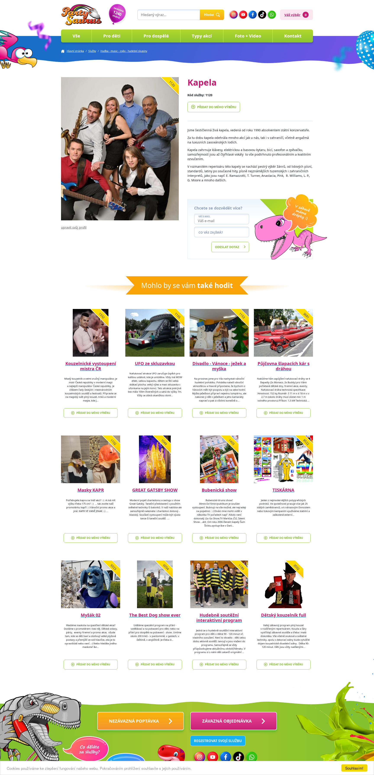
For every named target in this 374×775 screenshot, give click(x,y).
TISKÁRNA (283, 490)
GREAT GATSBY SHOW (154, 490)
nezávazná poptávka (134, 721)
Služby (92, 51)
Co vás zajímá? (210, 232)
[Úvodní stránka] (81, 14)
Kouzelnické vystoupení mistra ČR (90, 366)
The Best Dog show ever (155, 615)
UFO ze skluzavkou (155, 363)
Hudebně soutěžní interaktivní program (219, 617)
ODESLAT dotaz (227, 247)
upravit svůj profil (74, 227)
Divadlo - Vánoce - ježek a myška (219, 366)
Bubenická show (219, 490)
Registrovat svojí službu (218, 740)
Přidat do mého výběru (216, 107)
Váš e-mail (204, 216)
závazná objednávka (227, 721)
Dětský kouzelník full (283, 615)
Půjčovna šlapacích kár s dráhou (284, 366)
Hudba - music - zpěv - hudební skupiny (123, 51)
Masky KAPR (90, 490)
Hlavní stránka (75, 51)
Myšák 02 (90, 615)
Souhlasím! (354, 768)
